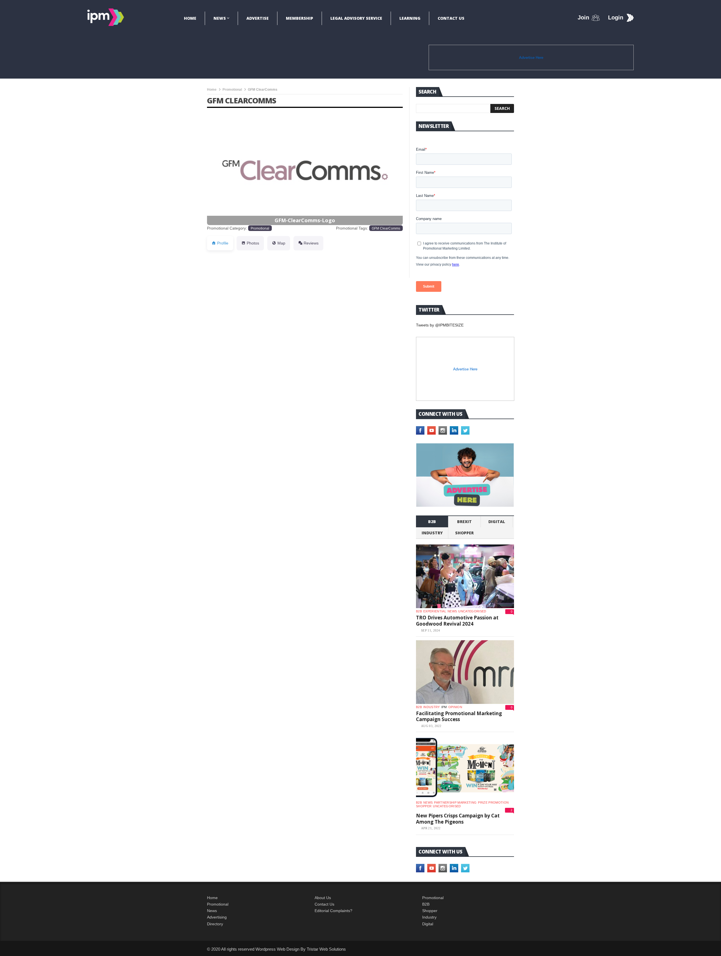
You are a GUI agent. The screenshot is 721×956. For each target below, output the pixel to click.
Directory (215, 924)
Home (190, 18)
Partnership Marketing (455, 802)
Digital (496, 521)
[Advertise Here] (465, 475)
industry (432, 532)
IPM (444, 707)
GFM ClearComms (386, 228)
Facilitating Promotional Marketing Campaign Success (459, 716)
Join (583, 17)
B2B (426, 904)
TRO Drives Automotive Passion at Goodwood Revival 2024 (457, 620)
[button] (221, 159)
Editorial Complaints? (333, 910)
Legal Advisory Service (356, 18)
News (219, 18)
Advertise (257, 18)
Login (615, 17)
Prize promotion (493, 802)
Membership (299, 18)
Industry (429, 917)
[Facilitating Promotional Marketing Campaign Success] (465, 672)
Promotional (232, 90)
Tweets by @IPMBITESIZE (440, 325)
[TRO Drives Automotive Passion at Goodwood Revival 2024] (465, 576)
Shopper (429, 910)
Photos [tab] (253, 243)
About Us (323, 897)
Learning (409, 18)
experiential (434, 611)
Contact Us (451, 18)
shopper (464, 532)
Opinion (455, 707)
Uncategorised (472, 611)
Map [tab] (281, 243)
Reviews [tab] (311, 243)
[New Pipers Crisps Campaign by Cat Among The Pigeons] (465, 767)
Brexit (464, 521)
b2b (432, 521)
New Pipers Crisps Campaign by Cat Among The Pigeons (458, 818)
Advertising (217, 917)
